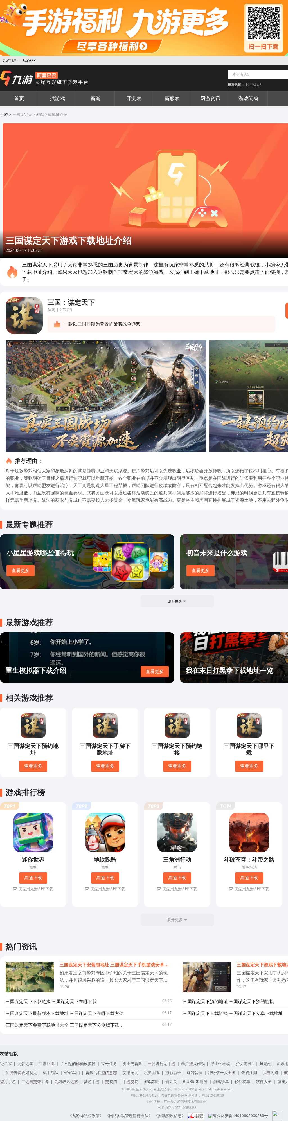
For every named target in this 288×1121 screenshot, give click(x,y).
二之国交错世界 (35, 1081)
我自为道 (270, 1072)
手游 (4, 115)
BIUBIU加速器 (195, 1081)
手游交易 (130, 1081)
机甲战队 (50, 1072)
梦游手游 (92, 1081)
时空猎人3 (254, 85)
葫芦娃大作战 (193, 1063)
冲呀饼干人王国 (222, 1072)
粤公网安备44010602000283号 (240, 1115)
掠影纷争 (173, 1072)
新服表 (172, 98)
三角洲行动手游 (162, 1063)
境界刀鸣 (152, 1072)
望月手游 (8, 1081)
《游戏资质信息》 (170, 1115)
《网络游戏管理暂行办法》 (128, 1115)
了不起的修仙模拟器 (78, 1063)
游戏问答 (248, 98)
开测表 (133, 98)
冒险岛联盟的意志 (101, 1072)
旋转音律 (194, 1072)
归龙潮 (265, 1063)
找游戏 (57, 98)
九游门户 (9, 60)
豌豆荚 (171, 1081)
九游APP (29, 60)
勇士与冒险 (132, 1063)
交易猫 (111, 1081)
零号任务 (109, 1063)
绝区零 (6, 1063)
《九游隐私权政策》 (86, 1115)
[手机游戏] (44, 78)
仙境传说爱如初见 (21, 1072)
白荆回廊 (47, 1063)
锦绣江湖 (249, 1072)
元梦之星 (25, 1063)
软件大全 (264, 1081)
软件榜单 (242, 1081)
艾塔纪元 (130, 1072)
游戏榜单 (221, 1081)
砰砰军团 (72, 1072)
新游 (96, 98)
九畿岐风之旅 (66, 1081)
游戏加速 (152, 1081)
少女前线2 (245, 1063)
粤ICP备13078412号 (145, 1095)
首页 (19, 98)
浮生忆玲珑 (220, 1063)
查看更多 (21, 570)
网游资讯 (210, 98)
